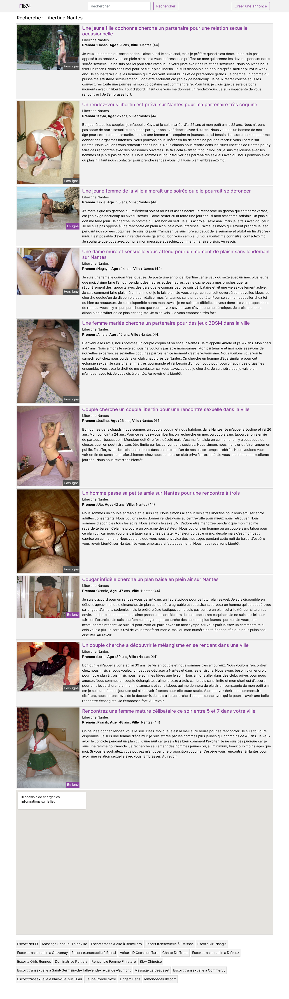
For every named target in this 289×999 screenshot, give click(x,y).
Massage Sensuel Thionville (64, 944)
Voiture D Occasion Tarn (139, 953)
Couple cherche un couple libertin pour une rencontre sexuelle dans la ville (165, 409)
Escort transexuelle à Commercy (199, 970)
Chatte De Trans (175, 953)
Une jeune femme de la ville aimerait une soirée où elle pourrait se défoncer (166, 191)
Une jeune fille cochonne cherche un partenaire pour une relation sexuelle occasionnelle (164, 31)
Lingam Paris (130, 979)
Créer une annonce (251, 6)
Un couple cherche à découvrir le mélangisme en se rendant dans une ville (165, 645)
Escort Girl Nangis (211, 944)
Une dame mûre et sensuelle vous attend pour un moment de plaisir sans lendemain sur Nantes (175, 254)
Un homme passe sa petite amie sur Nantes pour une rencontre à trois (161, 493)
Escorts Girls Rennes (34, 961)
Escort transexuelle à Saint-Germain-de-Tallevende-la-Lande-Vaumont (74, 970)
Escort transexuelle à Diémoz (215, 953)
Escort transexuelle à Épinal (94, 953)
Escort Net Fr (27, 944)
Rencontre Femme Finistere (113, 961)
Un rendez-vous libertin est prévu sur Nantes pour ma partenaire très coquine (169, 104)
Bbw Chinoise (151, 961)
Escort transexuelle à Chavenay (42, 953)
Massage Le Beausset (152, 970)
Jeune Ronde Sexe (101, 979)
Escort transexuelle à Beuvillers (116, 944)
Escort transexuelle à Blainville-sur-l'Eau (49, 979)
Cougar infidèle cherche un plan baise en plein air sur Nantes (150, 579)
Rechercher (165, 6)
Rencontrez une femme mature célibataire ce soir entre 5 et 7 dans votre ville (168, 711)
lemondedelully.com (160, 979)
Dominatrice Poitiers (71, 961)
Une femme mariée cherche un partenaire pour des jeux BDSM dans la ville (166, 323)
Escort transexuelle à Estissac (169, 944)
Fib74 (25, 6)
